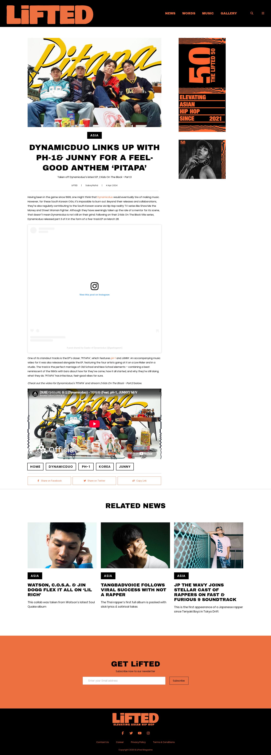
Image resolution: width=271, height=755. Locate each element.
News (170, 13)
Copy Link (141, 480)
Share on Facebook (51, 480)
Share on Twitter (96, 480)
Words (188, 13)
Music (208, 13)
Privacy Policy (138, 742)
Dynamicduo (105, 197)
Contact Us (102, 742)
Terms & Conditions (164, 742)
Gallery (229, 13)
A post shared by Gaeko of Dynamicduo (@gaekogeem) (94, 347)
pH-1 (113, 358)
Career (120, 742)
